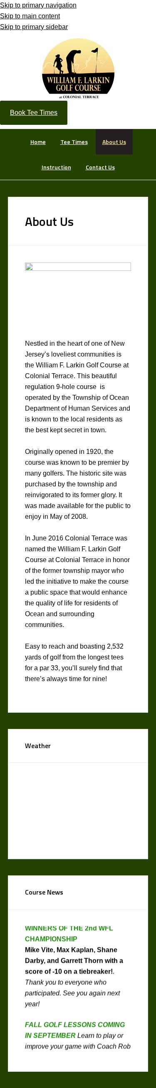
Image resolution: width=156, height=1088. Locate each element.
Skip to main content (30, 16)
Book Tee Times (33, 112)
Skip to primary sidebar (34, 26)
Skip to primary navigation (38, 5)
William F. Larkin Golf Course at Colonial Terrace (78, 68)
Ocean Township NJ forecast (87, 837)
